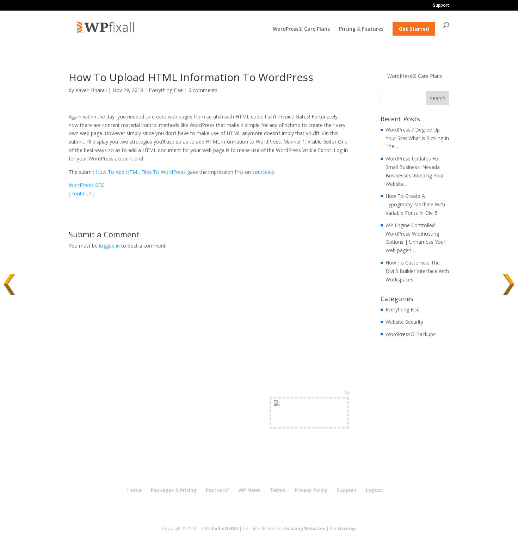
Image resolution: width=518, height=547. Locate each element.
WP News (249, 490)
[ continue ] (81, 193)
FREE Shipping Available (309, 421)
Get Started (414, 28)
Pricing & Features (361, 29)
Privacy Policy (311, 490)
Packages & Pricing (174, 490)
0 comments (203, 90)
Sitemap (346, 528)
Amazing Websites (304, 528)
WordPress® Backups (411, 334)
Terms (277, 490)
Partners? (217, 490)
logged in (109, 245)
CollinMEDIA (225, 528)
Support (441, 5)
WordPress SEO (87, 185)
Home (134, 490)
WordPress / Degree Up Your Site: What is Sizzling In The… (417, 138)
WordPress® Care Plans (301, 29)
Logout (374, 490)
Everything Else (166, 90)
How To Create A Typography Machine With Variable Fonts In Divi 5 (415, 204)
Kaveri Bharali (91, 90)
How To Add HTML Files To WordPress (141, 172)
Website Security (404, 321)
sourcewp (263, 172)
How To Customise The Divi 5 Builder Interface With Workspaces (417, 271)
